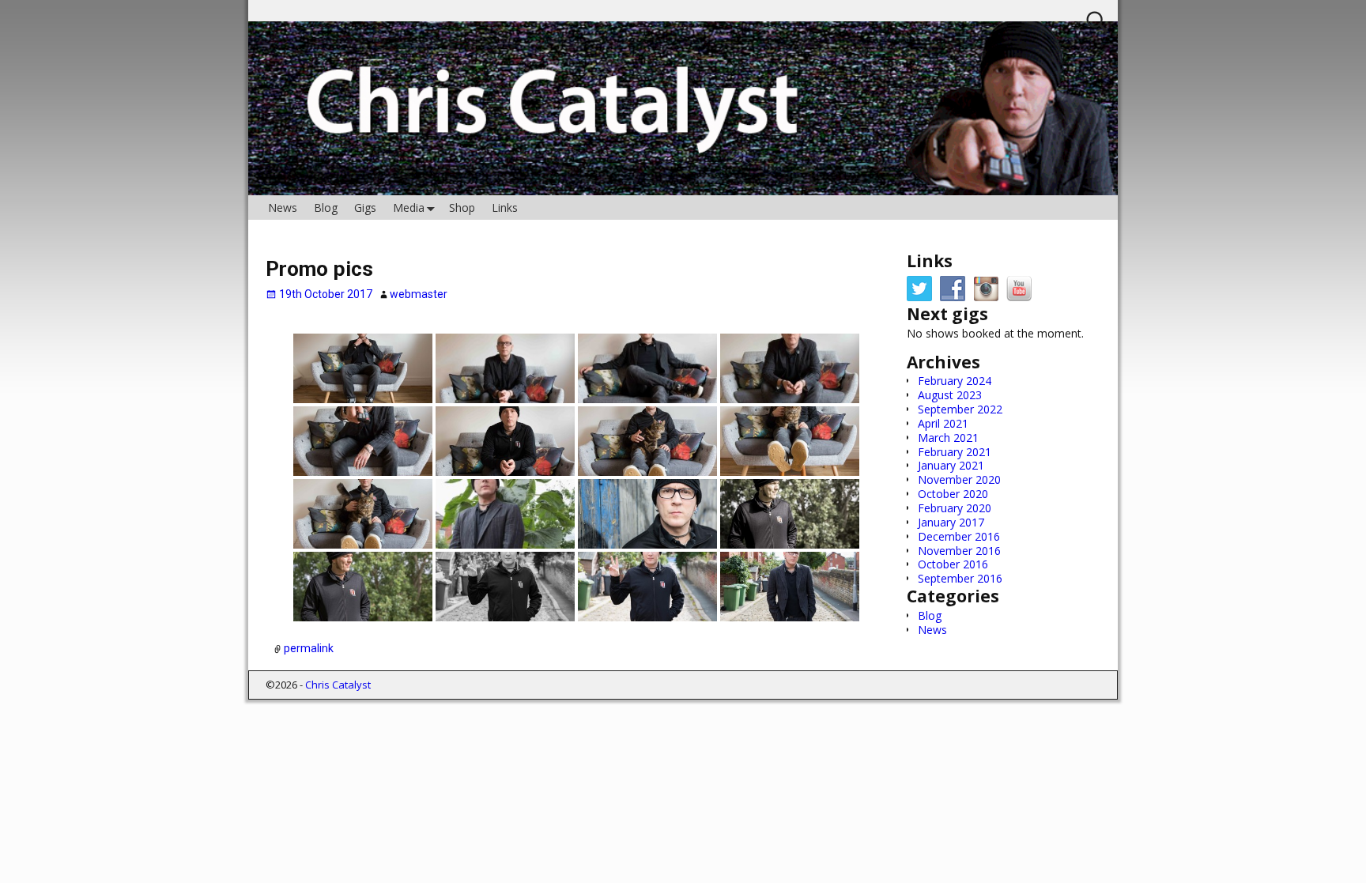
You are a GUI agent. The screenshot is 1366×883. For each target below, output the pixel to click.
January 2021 (951, 465)
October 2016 (953, 564)
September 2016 (960, 578)
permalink (309, 649)
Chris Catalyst (338, 684)
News (282, 207)
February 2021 (954, 451)
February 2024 (954, 380)
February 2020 (954, 507)
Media (409, 207)
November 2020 (959, 479)
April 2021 (943, 423)
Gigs (365, 207)
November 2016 (959, 550)
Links (505, 207)
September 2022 (960, 409)
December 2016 (959, 536)
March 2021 (948, 437)
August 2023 (950, 394)
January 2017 (951, 522)
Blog (326, 207)
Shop (462, 207)
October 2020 (953, 493)
